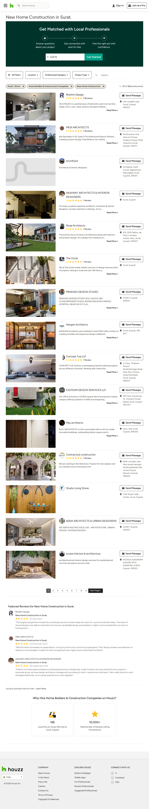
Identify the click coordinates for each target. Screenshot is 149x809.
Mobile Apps (80, 777)
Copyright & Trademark (48, 799)
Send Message (133, 95)
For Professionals (82, 782)
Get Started (94, 57)
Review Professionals (84, 786)
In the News (43, 777)
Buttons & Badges (82, 773)
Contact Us (43, 790)
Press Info (42, 782)
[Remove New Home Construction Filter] (103, 86)
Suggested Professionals (85, 790)
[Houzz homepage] (12, 5)
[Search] (19, 5)
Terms (41, 795)
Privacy (49, 795)
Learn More (41, 688)
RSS (117, 782)
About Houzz (44, 773)
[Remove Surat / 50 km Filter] (23, 86)
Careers (41, 786)
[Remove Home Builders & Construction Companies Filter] (71, 86)
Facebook (119, 777)
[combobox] (33, 5)
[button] (5, 5)
